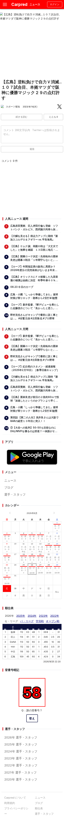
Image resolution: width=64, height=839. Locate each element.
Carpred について (15, 797)
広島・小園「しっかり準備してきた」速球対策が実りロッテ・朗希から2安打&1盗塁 (34, 296)
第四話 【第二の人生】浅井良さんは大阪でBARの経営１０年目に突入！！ (34, 419)
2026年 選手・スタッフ (20, 737)
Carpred (19, 4)
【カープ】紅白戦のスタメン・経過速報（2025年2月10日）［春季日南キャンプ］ (34, 368)
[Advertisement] (31, 191)
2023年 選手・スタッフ (20, 758)
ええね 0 (53, 116)
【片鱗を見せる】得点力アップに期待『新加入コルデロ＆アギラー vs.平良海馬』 (34, 238)
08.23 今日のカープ (21, 287)
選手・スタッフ (15, 494)
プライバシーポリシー (16, 811)
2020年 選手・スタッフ (20, 779)
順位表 (39, 808)
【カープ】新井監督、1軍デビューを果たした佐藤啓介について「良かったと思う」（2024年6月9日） (34, 306)
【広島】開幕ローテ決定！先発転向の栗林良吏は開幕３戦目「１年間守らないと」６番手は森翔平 (34, 258)
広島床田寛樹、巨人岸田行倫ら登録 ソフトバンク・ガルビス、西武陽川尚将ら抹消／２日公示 (34, 227)
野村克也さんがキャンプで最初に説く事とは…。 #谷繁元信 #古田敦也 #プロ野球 (34, 316)
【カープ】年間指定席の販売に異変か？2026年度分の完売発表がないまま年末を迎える (33, 268)
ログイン (55, 4)
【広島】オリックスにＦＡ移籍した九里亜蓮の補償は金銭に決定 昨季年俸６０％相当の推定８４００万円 (34, 278)
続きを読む (22, 116)
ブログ (8, 487)
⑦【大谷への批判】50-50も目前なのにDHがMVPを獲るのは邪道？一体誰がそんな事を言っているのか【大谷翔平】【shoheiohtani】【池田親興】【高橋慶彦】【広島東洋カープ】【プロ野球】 (33, 429)
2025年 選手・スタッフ (20, 744)
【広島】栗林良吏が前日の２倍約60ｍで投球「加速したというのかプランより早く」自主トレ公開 (34, 399)
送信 (32, 149)
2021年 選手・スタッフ (20, 772)
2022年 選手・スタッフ (20, 765)
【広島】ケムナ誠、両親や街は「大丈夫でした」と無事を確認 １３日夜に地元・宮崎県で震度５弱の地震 (34, 248)
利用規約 (9, 803)
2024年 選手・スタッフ (20, 751)
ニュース (10, 480)
